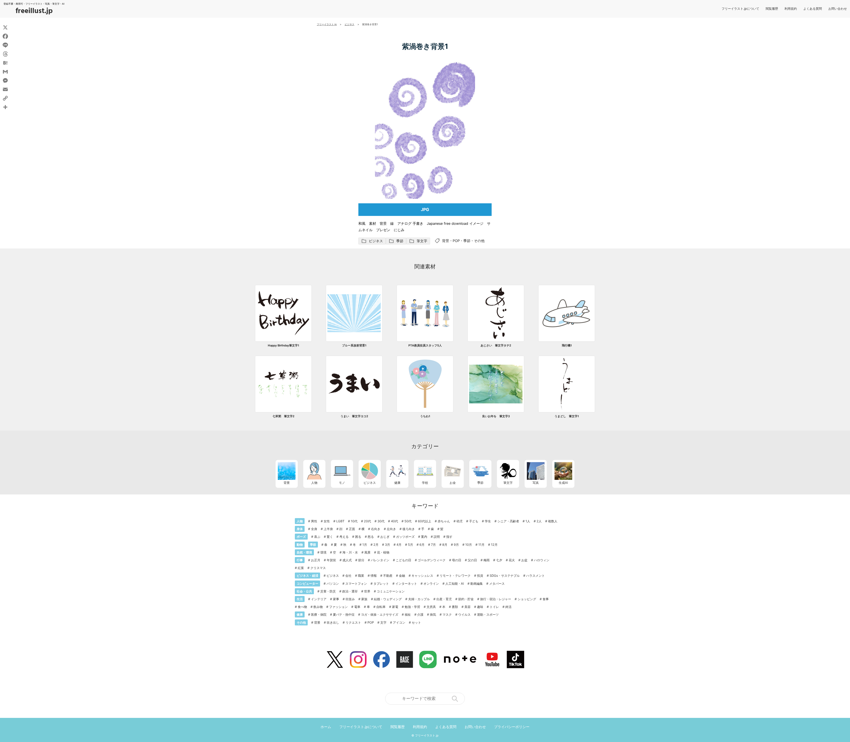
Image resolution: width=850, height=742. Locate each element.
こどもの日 (403, 560)
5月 (410, 544)
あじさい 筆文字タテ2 (496, 345)
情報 (374, 575)
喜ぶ (317, 536)
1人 (527, 521)
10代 (354, 521)
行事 (300, 560)
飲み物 (318, 607)
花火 (512, 560)
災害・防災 (328, 591)
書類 (455, 607)
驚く (330, 536)
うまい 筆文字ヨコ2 (354, 416)
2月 (376, 544)
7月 (433, 544)
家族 (364, 599)
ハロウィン (541, 560)
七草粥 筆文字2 (283, 416)
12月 (494, 544)
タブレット (381, 583)
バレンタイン (380, 560)
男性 (314, 521)
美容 (467, 607)
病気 (433, 614)
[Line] (5, 45)
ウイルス (464, 614)
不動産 (387, 575)
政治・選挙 (350, 591)
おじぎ (385, 536)
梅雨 (486, 560)
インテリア (318, 599)
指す (449, 536)
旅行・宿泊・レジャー (495, 599)
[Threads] (5, 54)
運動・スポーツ (488, 614)
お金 (453, 482)
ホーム (326, 727)
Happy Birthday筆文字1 (283, 345)
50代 (407, 521)
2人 (539, 521)
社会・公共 (304, 591)
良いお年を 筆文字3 (496, 416)
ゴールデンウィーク (432, 560)
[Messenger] (5, 80)
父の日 (472, 560)
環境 (323, 552)
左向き (391, 529)
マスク (447, 614)
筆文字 (418, 241)
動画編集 (476, 583)
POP (456, 240)
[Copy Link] (5, 98)
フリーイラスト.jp (427, 735)
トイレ (494, 607)
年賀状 (331, 560)
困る (358, 536)
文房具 (431, 607)
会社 (348, 575)
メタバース (497, 583)
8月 (444, 544)
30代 (380, 521)
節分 (361, 560)
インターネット (406, 583)
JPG (425, 209)
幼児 (459, 521)
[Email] (5, 89)
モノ (342, 482)
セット (416, 622)
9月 (456, 544)
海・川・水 (350, 552)
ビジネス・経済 (307, 575)
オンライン (431, 583)
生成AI (563, 482)
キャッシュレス (422, 575)
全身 (314, 529)
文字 (383, 622)
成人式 (347, 560)
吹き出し (333, 622)
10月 (468, 544)
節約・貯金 (466, 599)
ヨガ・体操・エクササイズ (379, 614)
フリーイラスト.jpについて (740, 8)
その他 (479, 240)
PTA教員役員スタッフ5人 (425, 345)
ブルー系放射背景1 (354, 345)
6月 (422, 544)
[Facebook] (5, 36)
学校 (425, 482)
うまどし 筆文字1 (566, 416)
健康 (397, 482)
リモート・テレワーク (455, 575)
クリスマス (318, 568)
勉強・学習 (412, 607)
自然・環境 (304, 552)
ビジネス (372, 241)
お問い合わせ (837, 8)
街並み (350, 599)
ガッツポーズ (405, 536)
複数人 (552, 521)
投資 (480, 575)
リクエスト (353, 622)
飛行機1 (567, 345)
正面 (352, 529)
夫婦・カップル (419, 599)
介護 (420, 614)
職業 (361, 575)
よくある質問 (812, 8)
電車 (357, 607)
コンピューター (307, 583)
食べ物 (302, 607)
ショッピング (527, 599)
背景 (445, 240)
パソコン (332, 583)
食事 (546, 599)
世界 (367, 591)
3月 (387, 544)
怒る (371, 536)
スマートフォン (356, 583)
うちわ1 (425, 416)
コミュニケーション (391, 591)
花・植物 (383, 552)
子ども (473, 521)
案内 (424, 536)
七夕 (499, 560)
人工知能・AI (454, 583)
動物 (300, 544)
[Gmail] (5, 71)
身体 (300, 529)
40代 (394, 521)
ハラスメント (535, 575)
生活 (300, 599)
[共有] (5, 107)
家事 (336, 599)
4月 (399, 544)
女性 (327, 521)
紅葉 (301, 568)
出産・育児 (444, 599)
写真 (536, 482)
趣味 (480, 607)
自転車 (381, 607)
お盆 (524, 560)
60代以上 (424, 521)
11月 (481, 544)
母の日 (456, 560)
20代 (367, 521)
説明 (437, 536)
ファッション (338, 607)
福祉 (408, 614)
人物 (314, 482)
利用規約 (790, 8)
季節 (396, 241)
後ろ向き (408, 529)
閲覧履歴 (772, 8)
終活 (508, 607)
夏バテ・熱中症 (344, 614)
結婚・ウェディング (388, 599)
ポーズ (301, 536)
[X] (5, 27)
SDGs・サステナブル (505, 575)
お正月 (315, 560)
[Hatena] (5, 62)
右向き (375, 529)
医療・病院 (318, 614)
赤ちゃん (444, 521)
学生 (488, 521)
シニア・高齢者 (508, 521)
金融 (402, 575)
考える (344, 536)
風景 (367, 552)
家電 (395, 607)
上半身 (328, 529)
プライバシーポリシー (511, 727)
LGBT (340, 521)
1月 (364, 544)
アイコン (399, 622)
